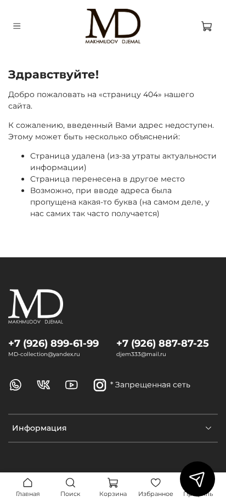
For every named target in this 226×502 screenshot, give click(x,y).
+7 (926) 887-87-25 (162, 343)
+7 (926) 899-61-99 (53, 343)
